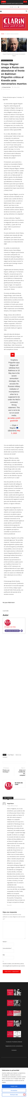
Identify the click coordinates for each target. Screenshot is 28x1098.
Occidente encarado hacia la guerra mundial (12, 3)
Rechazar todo (14, 1094)
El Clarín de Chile (6, 87)
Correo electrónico (7, 948)
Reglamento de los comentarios (14, 1046)
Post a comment (6, 89)
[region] (14, 1083)
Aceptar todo (14, 1086)
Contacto (14, 1050)
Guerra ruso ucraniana (12, 34)
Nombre (5, 941)
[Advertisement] (14, 693)
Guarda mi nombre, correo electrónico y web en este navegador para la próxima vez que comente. (14, 964)
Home (2, 34)
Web (4, 955)
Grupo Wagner (11, 754)
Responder (9, 905)
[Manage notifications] (24, 1094)
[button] (24, 1)
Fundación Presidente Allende (14, 1042)
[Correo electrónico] (21, 631)
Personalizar (14, 1090)
